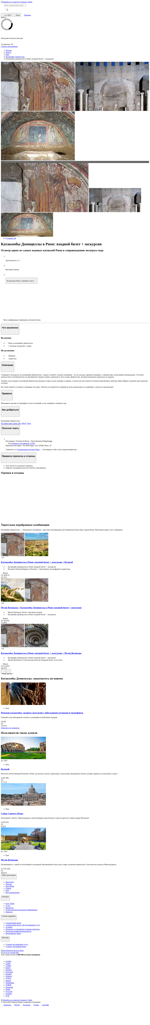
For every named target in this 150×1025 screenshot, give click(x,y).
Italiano (8, 981)
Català (8, 963)
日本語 (8, 985)
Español (9, 974)
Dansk (8, 968)
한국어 (8, 978)
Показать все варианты (10, 728)
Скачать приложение (9, 46)
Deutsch (9, 970)
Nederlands (10, 983)
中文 (7, 996)
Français (9, 976)
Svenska (9, 994)
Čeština (8, 966)
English (8, 961)
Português (9, 987)
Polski (8, 989)
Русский (9, 992)
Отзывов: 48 (11, 238)
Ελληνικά (9, 972)
